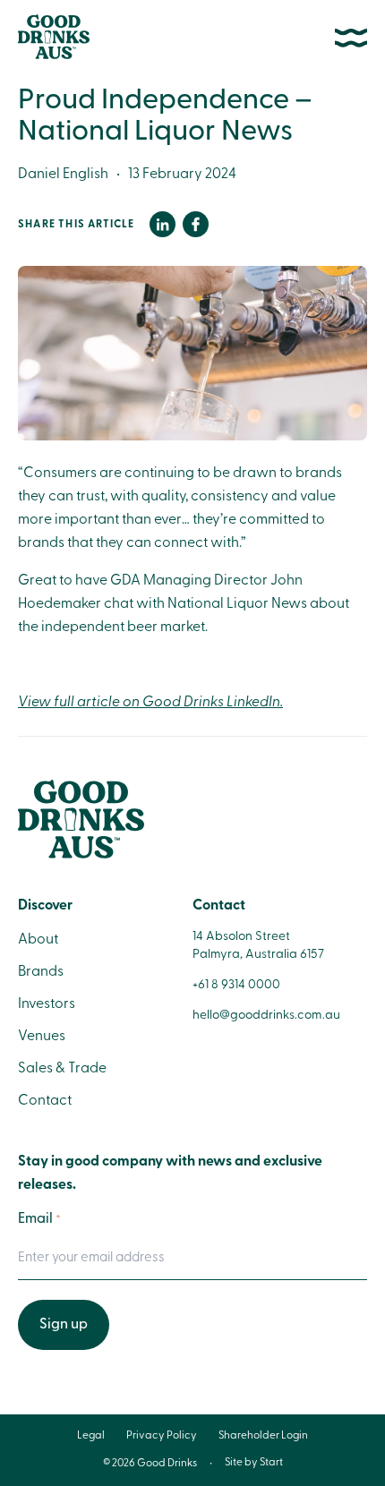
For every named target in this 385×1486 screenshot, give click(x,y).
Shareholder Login (263, 1435)
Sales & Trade (62, 1069)
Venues (41, 1036)
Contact (45, 1101)
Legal (91, 1435)
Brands (41, 972)
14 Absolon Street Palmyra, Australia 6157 (258, 945)
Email (39, 1219)
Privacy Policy (161, 1435)
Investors (46, 1004)
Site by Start (254, 1462)
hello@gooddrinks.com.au (266, 1015)
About (38, 940)
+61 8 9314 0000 (236, 985)
